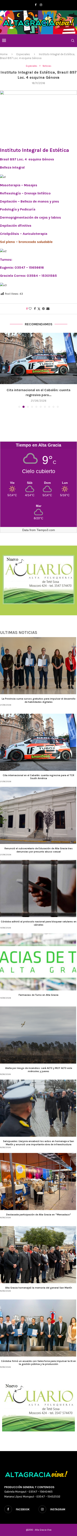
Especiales (23, 54)
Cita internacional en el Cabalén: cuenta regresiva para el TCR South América (38, 777)
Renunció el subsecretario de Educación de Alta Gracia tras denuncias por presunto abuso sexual (38, 850)
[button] (3, 370)
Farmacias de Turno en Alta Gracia (38, 994)
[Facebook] (35, 4)
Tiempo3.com (46, 530)
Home (3, 54)
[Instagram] (41, 4)
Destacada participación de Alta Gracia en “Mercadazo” (38, 1214)
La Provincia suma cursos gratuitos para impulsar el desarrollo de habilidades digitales (39, 700)
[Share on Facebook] (35, 309)
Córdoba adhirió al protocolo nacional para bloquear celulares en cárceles (38, 923)
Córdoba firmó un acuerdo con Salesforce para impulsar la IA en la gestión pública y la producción (38, 1363)
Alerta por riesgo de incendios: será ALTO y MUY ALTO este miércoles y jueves (38, 1070)
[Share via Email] (47, 309)
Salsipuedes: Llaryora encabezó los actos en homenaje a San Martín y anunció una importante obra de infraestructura (38, 1143)
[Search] (73, 40)
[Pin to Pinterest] (43, 309)
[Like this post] (30, 309)
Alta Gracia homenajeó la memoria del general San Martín (38, 1287)
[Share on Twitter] (38, 309)
